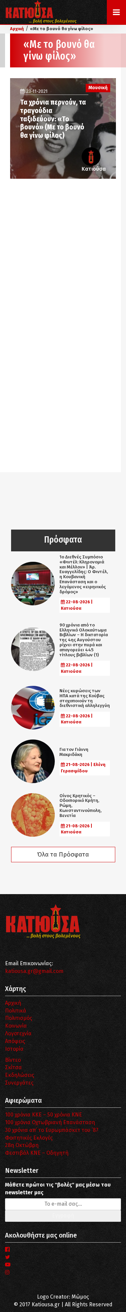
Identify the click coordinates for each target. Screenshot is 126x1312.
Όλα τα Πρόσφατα (63, 854)
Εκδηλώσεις (19, 1075)
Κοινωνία (16, 1026)
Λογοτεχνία (18, 1033)
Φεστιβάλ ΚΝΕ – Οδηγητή (37, 1153)
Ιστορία (14, 1049)
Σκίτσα (13, 1067)
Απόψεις (15, 1041)
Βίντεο (13, 1060)
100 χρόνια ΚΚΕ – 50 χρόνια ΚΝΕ (43, 1114)
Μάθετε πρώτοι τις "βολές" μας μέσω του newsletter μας (58, 1189)
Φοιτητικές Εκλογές (29, 1138)
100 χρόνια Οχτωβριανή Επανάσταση (50, 1122)
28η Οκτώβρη (22, 1145)
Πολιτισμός (18, 1018)
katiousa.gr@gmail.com (34, 971)
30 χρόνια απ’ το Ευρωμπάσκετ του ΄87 (51, 1130)
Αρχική (13, 1003)
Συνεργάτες (19, 1083)
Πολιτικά (15, 1010)
